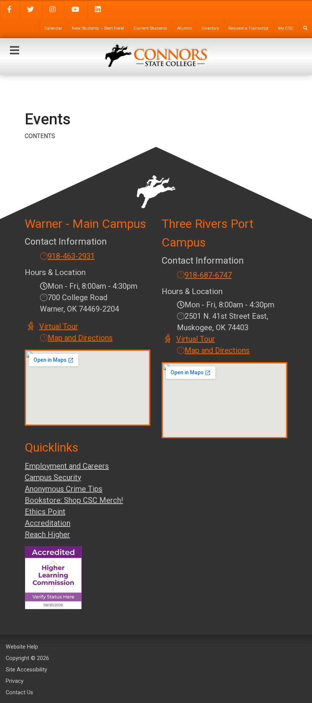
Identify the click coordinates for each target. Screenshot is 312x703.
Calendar (53, 28)
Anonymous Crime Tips (63, 488)
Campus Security (53, 477)
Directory (210, 28)
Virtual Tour (59, 326)
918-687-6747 (208, 275)
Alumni (184, 28)
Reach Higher (47, 534)
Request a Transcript (248, 28)
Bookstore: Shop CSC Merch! (74, 500)
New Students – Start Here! (98, 28)
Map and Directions (80, 337)
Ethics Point (45, 511)
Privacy (15, 681)
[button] (14, 50)
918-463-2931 (71, 256)
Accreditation (47, 523)
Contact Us (19, 692)
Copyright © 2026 (27, 658)
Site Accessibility (26, 669)
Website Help (22, 647)
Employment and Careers (67, 466)
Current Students (150, 28)
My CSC (286, 28)
